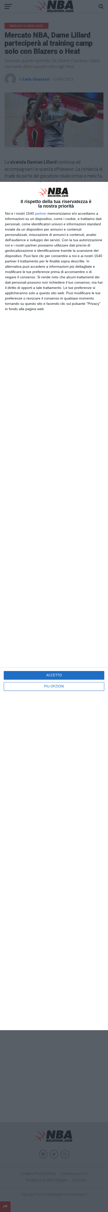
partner (40, 213)
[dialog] (54, 606)
